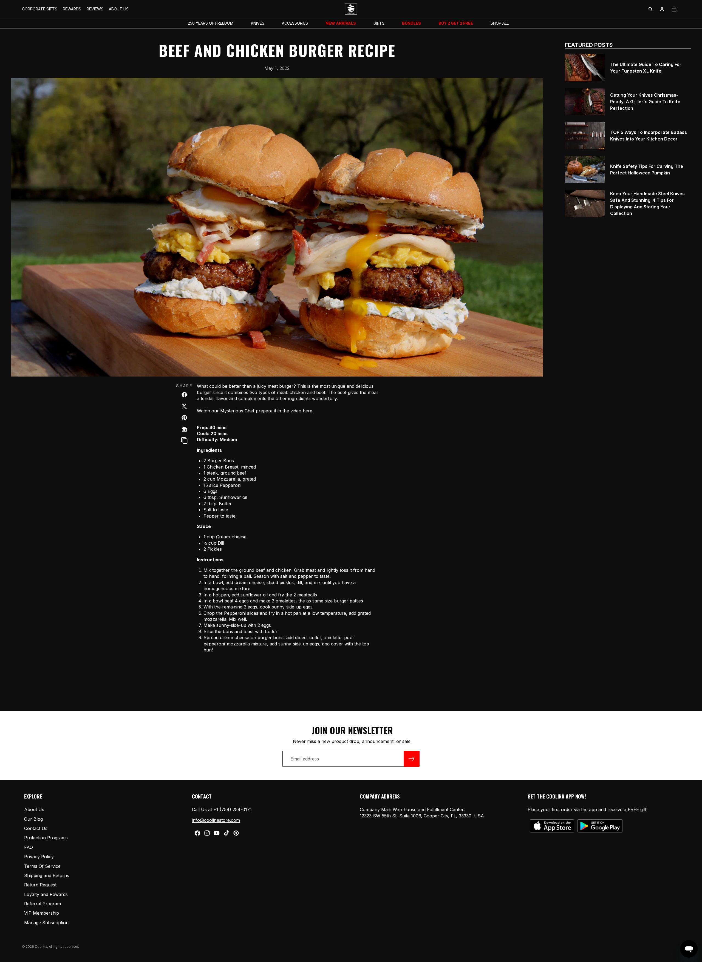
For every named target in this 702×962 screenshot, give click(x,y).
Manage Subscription (46, 922)
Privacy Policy (39, 857)
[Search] (650, 9)
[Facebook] (197, 833)
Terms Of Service (42, 866)
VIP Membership (41, 913)
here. (308, 410)
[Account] (662, 9)
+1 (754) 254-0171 (232, 809)
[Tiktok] (226, 833)
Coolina (41, 946)
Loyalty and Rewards (46, 894)
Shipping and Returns (46, 875)
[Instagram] (207, 833)
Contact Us (35, 828)
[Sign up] (412, 759)
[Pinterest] (236, 833)
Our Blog (33, 819)
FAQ (28, 847)
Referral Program (42, 904)
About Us (34, 809)
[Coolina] (184, 429)
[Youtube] (216, 833)
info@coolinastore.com (216, 820)
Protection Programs (46, 838)
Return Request (40, 885)
